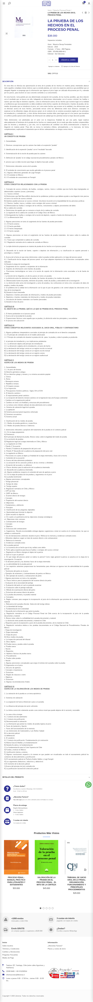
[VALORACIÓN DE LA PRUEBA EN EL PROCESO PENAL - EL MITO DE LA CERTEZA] (46, 857)
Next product (89, 12)
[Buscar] (9, 3)
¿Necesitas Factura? (20, 797)
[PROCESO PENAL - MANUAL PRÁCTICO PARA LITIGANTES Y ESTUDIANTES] (16, 857)
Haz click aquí (17, 799)
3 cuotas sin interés (20, 820)
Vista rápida (24, 854)
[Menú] (5, 3)
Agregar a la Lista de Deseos (71, 66)
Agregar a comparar (53, 66)
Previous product (83, 12)
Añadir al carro (68, 60)
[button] (40, 908)
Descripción (7, 81)
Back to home (86, 12)
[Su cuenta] (88, 3)
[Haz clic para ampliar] (6, 33)
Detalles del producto (13, 777)
